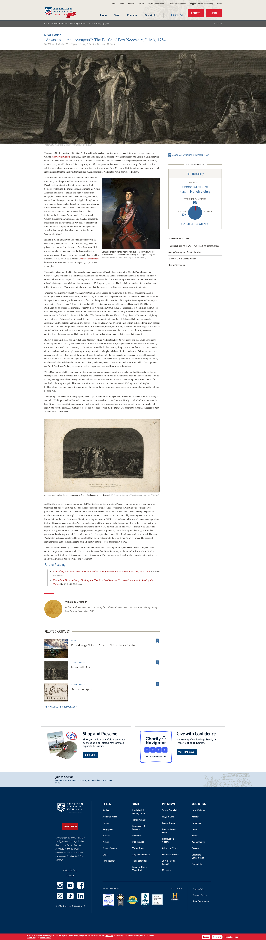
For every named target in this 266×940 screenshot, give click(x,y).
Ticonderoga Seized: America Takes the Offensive (103, 645)
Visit (117, 15)
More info (217, 937)
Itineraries (137, 835)
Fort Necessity (195, 173)
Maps (105, 854)
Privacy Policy (198, 889)
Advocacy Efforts (170, 848)
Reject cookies (231, 937)
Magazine (166, 870)
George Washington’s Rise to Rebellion (184, 252)
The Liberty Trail (141, 860)
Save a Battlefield (170, 810)
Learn (103, 15)
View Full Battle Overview (194, 224)
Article (57, 35)
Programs (196, 823)
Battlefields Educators (156, 4)
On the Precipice (81, 689)
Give (114, 4)
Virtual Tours (138, 848)
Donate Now (70, 826)
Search (175, 15)
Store (219, 4)
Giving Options (70, 870)
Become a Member (170, 854)
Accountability (198, 842)
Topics (106, 823)
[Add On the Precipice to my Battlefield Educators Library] (157, 684)
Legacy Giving (171, 823)
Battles (106, 810)
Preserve (132, 15)
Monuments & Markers (138, 827)
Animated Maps (110, 816)
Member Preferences (178, 4)
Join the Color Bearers (168, 862)
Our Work (150, 15)
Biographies (108, 829)
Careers (195, 848)
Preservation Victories (168, 840)
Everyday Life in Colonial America (182, 258)
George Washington (61, 156)
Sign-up (141, 4)
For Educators (109, 861)
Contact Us (197, 864)
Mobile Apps (138, 841)
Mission (195, 816)
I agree (206, 937)
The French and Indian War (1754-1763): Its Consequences (193, 246)
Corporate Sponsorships (198, 856)
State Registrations (201, 901)
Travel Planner (138, 819)
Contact (70, 875)
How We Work (198, 810)
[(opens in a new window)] (60, 885)
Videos (106, 842)
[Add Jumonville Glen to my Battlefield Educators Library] (157, 663)
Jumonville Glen (81, 667)
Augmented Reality (141, 854)
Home (63, 11)
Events (131, 4)
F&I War (48, 35)
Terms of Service (200, 895)
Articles (106, 835)
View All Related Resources (60, 706)
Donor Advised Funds (169, 831)
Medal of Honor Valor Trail (141, 869)
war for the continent (89, 258)
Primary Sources (110, 848)
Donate (195, 13)
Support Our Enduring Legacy (201, 4)
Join (214, 13)
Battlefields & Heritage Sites (138, 812)
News (122, 4)
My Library (218, 24)
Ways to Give (168, 816)
